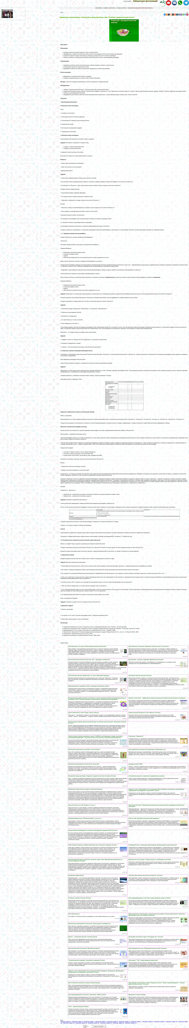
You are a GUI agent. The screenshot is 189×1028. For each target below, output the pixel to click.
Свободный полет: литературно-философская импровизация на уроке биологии (153, 845)
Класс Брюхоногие (74, 914)
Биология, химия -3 (89, 1021)
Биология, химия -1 (65, 1021)
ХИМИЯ (105, 8)
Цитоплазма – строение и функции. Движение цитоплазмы (146, 659)
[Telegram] (185, 14)
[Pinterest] (187, 14)
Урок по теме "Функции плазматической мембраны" (144, 818)
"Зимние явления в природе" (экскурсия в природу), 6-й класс (86, 960)
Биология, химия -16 (118, 1022)
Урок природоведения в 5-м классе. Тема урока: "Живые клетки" (87, 994)
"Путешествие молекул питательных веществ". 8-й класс (146, 875)
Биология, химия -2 (77, 1021)
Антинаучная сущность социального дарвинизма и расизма (146, 776)
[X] (169, 14)
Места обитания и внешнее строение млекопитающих (84, 982)
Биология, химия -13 (81, 1022)
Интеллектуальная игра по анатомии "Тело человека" (84, 749)
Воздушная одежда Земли (76, 875)
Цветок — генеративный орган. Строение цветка (82, 936)
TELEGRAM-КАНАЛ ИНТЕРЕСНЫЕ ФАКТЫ (140, 8)
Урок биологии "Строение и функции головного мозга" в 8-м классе (149, 646)
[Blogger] (171, 14)
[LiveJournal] (177, 14)
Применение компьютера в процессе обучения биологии (85, 789)
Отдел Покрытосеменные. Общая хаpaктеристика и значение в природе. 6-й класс (92, 845)
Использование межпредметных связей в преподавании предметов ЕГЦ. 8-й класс (93, 830)
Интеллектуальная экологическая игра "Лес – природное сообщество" (89, 659)
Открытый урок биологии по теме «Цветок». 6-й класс (145, 712)
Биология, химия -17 (131, 1022)
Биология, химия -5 (112, 1021)
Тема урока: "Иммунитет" (136, 736)
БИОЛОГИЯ (98, 8)
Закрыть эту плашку (98, 1026)
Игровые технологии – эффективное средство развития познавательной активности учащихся (157, 698)
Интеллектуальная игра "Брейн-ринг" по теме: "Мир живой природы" (89, 675)
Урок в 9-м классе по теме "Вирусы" (79, 805)
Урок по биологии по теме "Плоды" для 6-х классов (83, 712)
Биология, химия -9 (159, 1021)
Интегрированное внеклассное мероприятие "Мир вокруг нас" (147, 749)
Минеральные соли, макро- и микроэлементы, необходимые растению (150, 859)
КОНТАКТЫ (112, 8)
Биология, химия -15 (106, 1022)
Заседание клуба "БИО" (136, 764)
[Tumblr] (179, 14)
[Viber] (181, 14)
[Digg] (173, 14)
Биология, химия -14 (93, 1022)
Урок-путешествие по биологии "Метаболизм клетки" (84, 948)
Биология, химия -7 (136, 1021)
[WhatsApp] (183, 14)
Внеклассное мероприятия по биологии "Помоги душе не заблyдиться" (89, 923)
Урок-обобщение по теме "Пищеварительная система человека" (148, 948)
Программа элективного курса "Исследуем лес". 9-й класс (146, 936)
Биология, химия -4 (101, 1021)
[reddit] (175, 14)
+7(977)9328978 (127, 1)
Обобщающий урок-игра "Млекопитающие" (81, 818)
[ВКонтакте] (165, 14)
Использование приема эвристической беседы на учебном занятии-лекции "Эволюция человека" (97, 721)
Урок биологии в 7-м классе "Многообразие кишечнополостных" (87, 646)
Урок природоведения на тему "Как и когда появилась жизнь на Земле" (150, 898)
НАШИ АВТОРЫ (121, 8)
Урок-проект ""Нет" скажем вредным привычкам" (143, 960)
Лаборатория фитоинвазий (146, 1)
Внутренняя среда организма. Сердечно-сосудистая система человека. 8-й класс (92, 776)
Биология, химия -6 (124, 1021)
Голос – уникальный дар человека (78, 1006)
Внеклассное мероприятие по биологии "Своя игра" (83, 764)
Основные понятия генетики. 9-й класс (140, 675)
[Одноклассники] (167, 14)
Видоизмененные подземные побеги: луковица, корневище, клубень (88, 686)
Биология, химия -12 (68, 1022)
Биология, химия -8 (148, 1021)
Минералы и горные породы (137, 994)
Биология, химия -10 (171, 1021)
